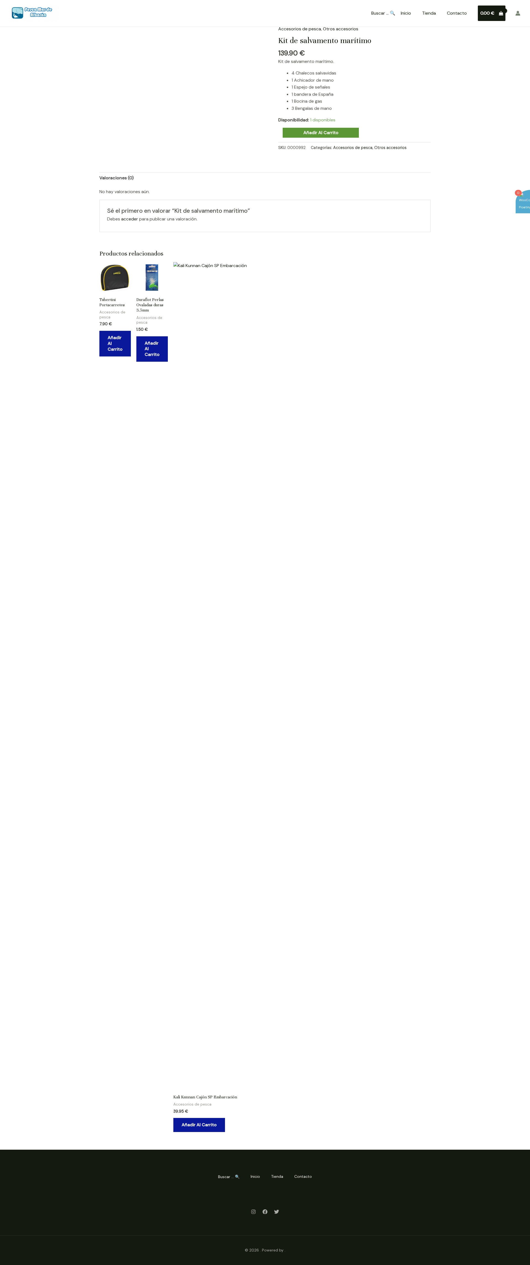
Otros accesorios (340, 29)
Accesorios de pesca (299, 29)
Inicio (406, 13)
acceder (129, 219)
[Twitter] (276, 1211)
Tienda (429, 13)
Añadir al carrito (320, 132)
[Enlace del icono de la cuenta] (517, 13)
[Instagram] (253, 1211)
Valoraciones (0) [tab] (116, 178)
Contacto (457, 13)
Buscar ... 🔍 (383, 13)
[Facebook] (265, 1211)
